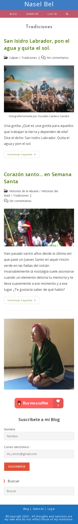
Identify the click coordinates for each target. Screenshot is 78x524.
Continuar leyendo (23, 155)
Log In (51, 509)
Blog (26, 509)
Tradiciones (29, 58)
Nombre (9, 429)
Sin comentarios (58, 58)
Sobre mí (38, 509)
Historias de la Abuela (23, 191)
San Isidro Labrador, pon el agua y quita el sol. (37, 44)
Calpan (13, 58)
